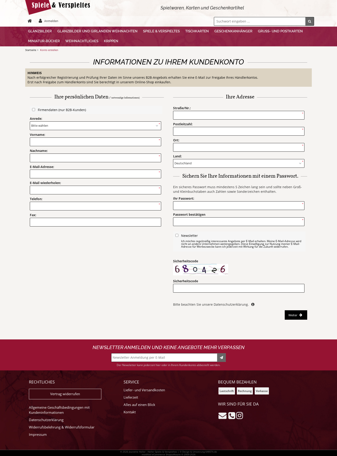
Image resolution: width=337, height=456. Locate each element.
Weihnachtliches (81, 41)
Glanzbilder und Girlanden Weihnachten (97, 31)
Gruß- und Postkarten (280, 31)
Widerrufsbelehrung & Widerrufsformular (61, 427)
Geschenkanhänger (233, 31)
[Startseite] (30, 21)
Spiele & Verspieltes (161, 31)
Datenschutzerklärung (46, 419)
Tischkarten (197, 31)
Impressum (38, 434)
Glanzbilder (40, 31)
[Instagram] (239, 415)
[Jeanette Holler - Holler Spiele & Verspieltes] (59, 13)
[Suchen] (309, 21)
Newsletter (241, 240)
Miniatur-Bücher (44, 41)
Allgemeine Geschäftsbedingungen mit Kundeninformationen (59, 410)
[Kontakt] (222, 415)
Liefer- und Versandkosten (144, 390)
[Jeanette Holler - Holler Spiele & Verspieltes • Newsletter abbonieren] (221, 357)
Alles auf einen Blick (139, 404)
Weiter (293, 315)
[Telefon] (232, 415)
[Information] (252, 304)
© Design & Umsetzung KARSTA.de (198, 451)
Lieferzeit (131, 397)
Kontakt (130, 412)
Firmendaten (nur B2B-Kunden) (62, 110)
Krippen (111, 41)
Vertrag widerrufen (65, 394)
